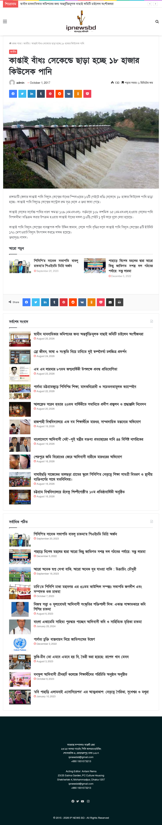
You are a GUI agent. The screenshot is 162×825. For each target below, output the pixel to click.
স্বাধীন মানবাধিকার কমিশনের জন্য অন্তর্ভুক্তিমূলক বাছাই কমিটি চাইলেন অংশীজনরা (67, 4)
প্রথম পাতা (16, 43)
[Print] (119, 302)
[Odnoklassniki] (78, 94)
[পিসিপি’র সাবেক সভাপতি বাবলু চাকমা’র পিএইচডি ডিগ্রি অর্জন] (20, 265)
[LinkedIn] (32, 94)
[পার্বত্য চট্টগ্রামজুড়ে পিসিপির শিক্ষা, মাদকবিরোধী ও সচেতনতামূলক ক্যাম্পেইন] (20, 391)
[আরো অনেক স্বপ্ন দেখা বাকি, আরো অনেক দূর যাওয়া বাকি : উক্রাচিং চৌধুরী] (20, 574)
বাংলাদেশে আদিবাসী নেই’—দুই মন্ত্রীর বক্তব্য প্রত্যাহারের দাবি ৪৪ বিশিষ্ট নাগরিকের (88, 439)
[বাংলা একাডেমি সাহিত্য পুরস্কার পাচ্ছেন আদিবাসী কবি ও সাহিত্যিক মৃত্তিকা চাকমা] (20, 626)
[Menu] (5, 23)
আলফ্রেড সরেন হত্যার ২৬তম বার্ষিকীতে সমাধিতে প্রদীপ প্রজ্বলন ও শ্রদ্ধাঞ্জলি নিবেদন (90, 404)
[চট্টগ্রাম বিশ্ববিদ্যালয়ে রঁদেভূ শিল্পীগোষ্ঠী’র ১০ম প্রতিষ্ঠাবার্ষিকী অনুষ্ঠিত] (20, 497)
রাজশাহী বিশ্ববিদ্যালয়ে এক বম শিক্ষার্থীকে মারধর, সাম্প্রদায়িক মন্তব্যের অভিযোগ (87, 422)
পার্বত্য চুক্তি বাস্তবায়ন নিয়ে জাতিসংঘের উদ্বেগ (64, 639)
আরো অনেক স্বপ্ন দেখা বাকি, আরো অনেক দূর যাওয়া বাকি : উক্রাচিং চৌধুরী (85, 569)
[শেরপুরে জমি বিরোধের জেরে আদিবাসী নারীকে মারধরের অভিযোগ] (20, 462)
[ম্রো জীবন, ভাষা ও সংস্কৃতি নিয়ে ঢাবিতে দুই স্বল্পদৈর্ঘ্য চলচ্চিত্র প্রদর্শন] (20, 356)
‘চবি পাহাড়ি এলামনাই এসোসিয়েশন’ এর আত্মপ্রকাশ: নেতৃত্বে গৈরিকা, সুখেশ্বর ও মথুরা (91, 692)
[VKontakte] (69, 94)
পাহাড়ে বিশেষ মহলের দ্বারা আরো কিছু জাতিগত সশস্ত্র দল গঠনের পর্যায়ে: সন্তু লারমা (131, 266)
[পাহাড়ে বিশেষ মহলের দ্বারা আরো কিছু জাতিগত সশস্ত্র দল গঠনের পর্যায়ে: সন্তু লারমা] (95, 265)
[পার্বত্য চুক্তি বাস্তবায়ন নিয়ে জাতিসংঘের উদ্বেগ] (20, 644)
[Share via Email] (110, 302)
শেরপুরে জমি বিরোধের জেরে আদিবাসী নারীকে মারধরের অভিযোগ (78, 457)
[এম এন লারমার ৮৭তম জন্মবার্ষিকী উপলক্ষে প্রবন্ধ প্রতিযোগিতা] (20, 374)
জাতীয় (27, 43)
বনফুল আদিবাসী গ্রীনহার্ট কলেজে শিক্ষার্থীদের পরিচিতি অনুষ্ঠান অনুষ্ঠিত (80, 674)
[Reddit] (59, 94)
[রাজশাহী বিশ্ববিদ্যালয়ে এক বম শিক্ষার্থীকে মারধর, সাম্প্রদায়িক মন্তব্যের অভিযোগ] (20, 426)
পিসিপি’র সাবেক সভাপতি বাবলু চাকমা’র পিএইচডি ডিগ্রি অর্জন (75, 534)
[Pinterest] (50, 94)
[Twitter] (22, 94)
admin (20, 83)
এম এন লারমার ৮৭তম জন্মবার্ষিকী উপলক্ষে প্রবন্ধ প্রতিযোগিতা (75, 369)
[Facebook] (13, 94)
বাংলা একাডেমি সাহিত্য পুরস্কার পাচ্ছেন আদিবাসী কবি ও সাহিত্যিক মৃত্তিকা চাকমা (88, 622)
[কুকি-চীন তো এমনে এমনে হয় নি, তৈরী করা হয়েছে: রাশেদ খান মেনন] (20, 662)
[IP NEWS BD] (81, 21)
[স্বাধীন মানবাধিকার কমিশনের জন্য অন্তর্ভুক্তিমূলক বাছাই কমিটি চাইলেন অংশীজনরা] (20, 339)
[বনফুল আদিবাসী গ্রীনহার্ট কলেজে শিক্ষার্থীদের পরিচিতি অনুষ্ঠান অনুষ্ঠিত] (20, 679)
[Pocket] (87, 94)
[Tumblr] (41, 94)
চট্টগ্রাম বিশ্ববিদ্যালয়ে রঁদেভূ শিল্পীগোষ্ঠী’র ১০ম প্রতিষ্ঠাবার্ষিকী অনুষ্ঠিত (79, 492)
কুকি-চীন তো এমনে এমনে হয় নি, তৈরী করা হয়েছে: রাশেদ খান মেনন (81, 657)
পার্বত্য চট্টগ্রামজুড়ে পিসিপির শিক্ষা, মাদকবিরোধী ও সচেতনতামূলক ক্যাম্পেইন (85, 387)
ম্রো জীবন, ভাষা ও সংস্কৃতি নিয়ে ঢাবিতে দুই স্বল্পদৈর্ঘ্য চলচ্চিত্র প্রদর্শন (80, 352)
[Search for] (157, 23)
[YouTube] (83, 801)
